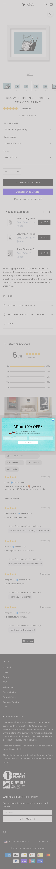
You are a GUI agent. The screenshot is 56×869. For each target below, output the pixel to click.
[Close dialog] (53, 420)
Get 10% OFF (28, 442)
